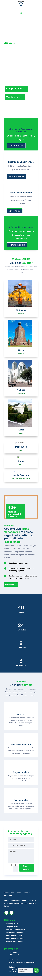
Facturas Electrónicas (14, 933)
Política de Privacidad (14, 941)
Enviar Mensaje (25, 867)
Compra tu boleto (12, 927)
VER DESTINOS (10, 584)
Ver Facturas (14, 211)
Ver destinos (13, 97)
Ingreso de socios (17, 244)
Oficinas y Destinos (13, 924)
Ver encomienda (16, 176)
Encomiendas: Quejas (14, 935)
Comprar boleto (15, 88)
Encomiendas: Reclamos (15, 938)
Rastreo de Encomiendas (15, 930)
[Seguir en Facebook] (11, 913)
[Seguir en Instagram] (6, 913)
